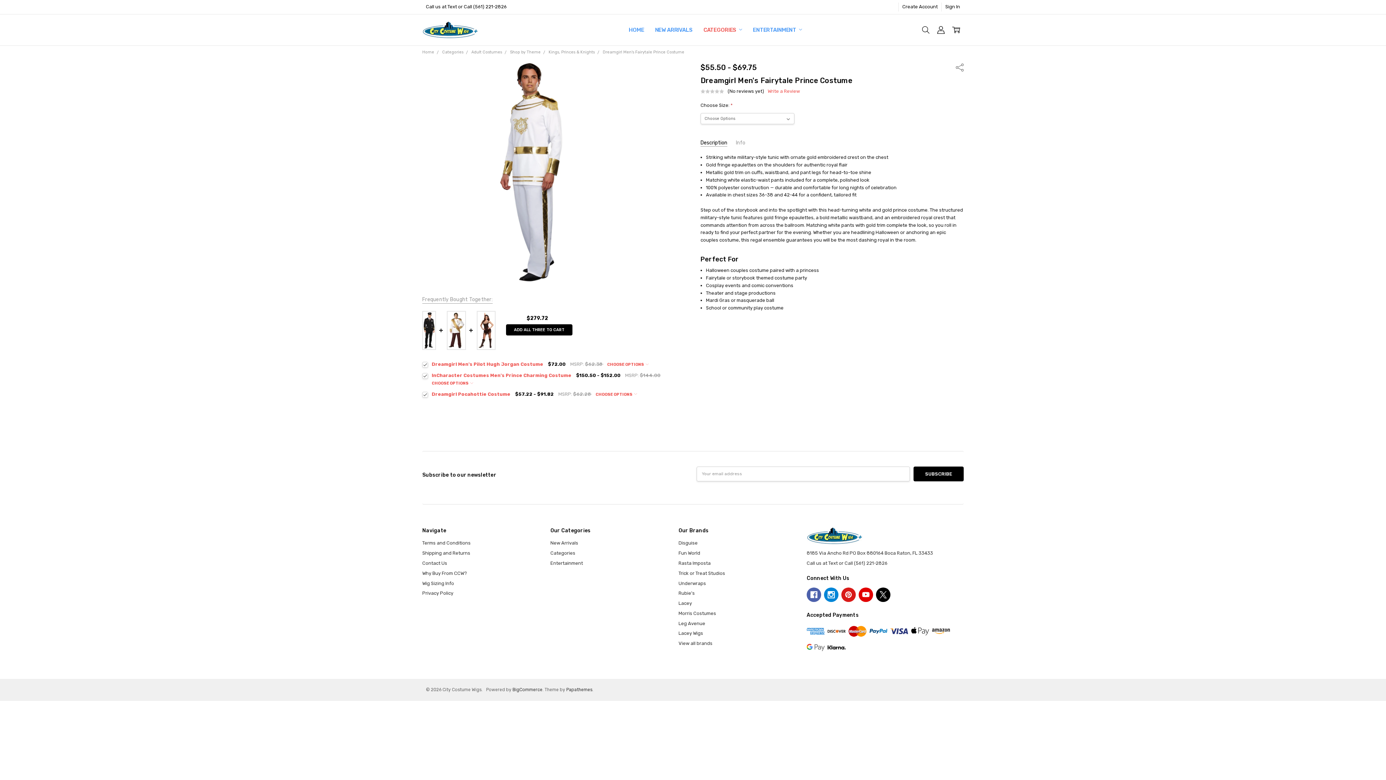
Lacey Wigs (691, 633)
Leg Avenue (692, 623)
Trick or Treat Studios (702, 573)
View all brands (695, 643)
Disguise (688, 543)
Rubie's (687, 593)
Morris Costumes (697, 613)
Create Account (920, 6)
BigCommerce (527, 689)
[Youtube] (866, 595)
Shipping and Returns (446, 553)
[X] (883, 595)
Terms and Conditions (446, 543)
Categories (720, 30)
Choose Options (626, 364)
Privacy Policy (437, 593)
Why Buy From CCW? (444, 573)
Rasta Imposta (695, 563)
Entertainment (775, 30)
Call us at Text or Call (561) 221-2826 (466, 6)
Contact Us (434, 563)
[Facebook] (814, 595)
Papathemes (579, 689)
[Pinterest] (848, 595)
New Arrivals (674, 30)
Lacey (685, 603)
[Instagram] (831, 595)
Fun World (689, 553)
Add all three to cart (539, 330)
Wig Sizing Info (438, 583)
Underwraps (692, 583)
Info (740, 143)
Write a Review (784, 91)
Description (714, 143)
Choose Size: (717, 105)
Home (636, 30)
